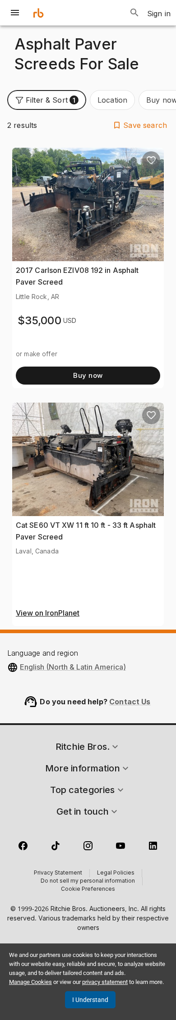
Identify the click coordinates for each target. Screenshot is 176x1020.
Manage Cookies (30, 982)
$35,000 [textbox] (39, 320)
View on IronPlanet (47, 613)
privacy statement (105, 982)
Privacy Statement (58, 873)
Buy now (87, 375)
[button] (46, 100)
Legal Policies (115, 873)
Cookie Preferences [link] (88, 889)
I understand (90, 999)
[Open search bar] (134, 12)
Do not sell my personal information (88, 881)
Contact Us (130, 701)
